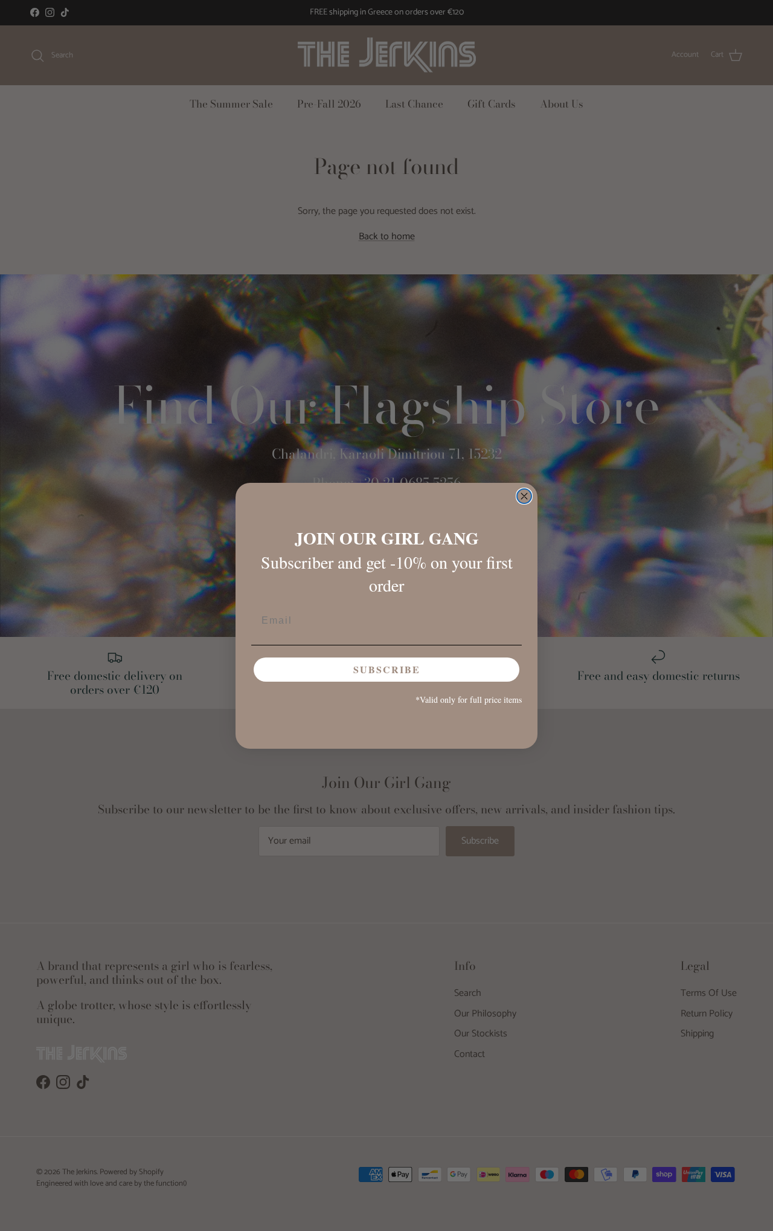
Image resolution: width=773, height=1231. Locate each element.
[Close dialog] (524, 496)
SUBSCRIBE (386, 669)
